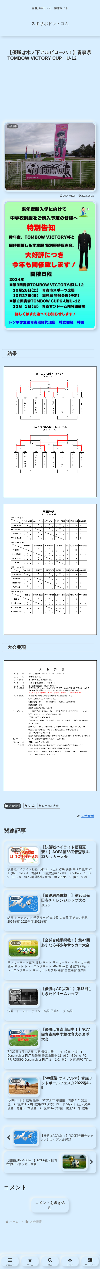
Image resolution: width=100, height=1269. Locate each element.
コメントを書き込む (50, 1205)
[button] (87, 902)
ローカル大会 (50, 805)
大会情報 (14, 805)
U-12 (31, 805)
